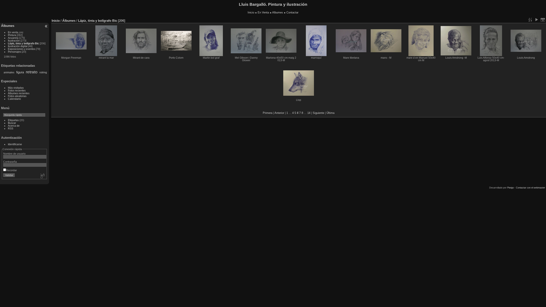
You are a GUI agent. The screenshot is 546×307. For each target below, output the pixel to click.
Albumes (277, 12)
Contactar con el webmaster (530, 187)
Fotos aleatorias (17, 96)
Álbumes (7, 26)
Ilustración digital (18, 46)
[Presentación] (536, 19)
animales (9, 72)
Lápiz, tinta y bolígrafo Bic (23, 43)
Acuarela (13, 37)
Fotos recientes (17, 90)
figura (20, 72)
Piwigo (510, 187)
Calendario (14, 98)
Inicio (251, 12)
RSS (10, 128)
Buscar (12, 123)
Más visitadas (16, 87)
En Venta (263, 12)
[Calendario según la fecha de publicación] (543, 19)
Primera (267, 112)
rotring (43, 72)
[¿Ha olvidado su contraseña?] (42, 176)
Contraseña (10, 161)
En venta (13, 32)
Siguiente (318, 112)
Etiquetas (13, 120)
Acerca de (14, 125)
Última (330, 112)
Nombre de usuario (14, 153)
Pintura (12, 35)
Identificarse (15, 144)
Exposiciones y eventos (21, 49)
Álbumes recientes (18, 93)
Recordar (11, 170)
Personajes (14, 51)
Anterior (279, 112)
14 (308, 112)
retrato (32, 72)
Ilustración (14, 40)
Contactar (292, 12)
